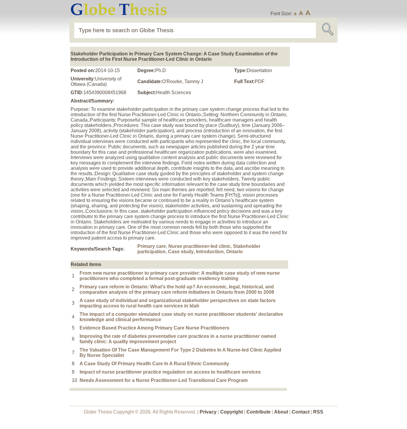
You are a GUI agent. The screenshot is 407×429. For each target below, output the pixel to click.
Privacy (208, 411)
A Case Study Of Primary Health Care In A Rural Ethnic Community (154, 363)
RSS (318, 411)
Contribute (258, 411)
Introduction (210, 251)
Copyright (231, 411)
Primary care (151, 246)
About (281, 411)
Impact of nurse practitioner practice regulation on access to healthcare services (170, 371)
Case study (181, 251)
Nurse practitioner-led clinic (199, 246)
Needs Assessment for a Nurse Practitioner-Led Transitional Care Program (164, 380)
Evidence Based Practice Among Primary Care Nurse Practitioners (154, 327)
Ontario (234, 251)
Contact (301, 411)
